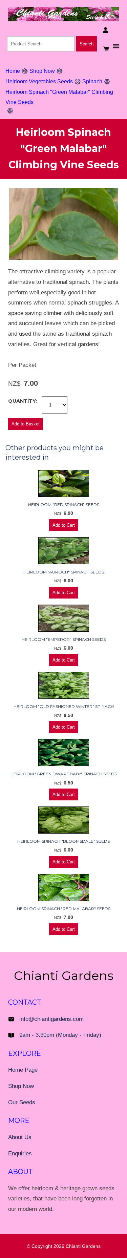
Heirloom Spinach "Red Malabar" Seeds (63, 908)
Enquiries (20, 1153)
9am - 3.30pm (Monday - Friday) (60, 1035)
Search (86, 43)
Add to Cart (63, 525)
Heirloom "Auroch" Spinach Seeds (63, 571)
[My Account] (105, 30)
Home (12, 71)
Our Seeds (21, 1102)
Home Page (23, 1070)
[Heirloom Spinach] (63, 258)
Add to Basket (26, 423)
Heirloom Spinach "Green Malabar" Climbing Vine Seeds (59, 97)
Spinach (92, 81)
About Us (19, 1137)
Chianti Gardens (83, 1246)
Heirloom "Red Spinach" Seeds (63, 504)
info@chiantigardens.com (51, 1019)
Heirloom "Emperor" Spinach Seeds (64, 639)
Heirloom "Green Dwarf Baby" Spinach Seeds (63, 773)
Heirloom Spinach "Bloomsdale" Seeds (63, 841)
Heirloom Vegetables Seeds (39, 81)
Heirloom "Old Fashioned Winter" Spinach (64, 706)
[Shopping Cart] (107, 49)
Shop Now (42, 71)
